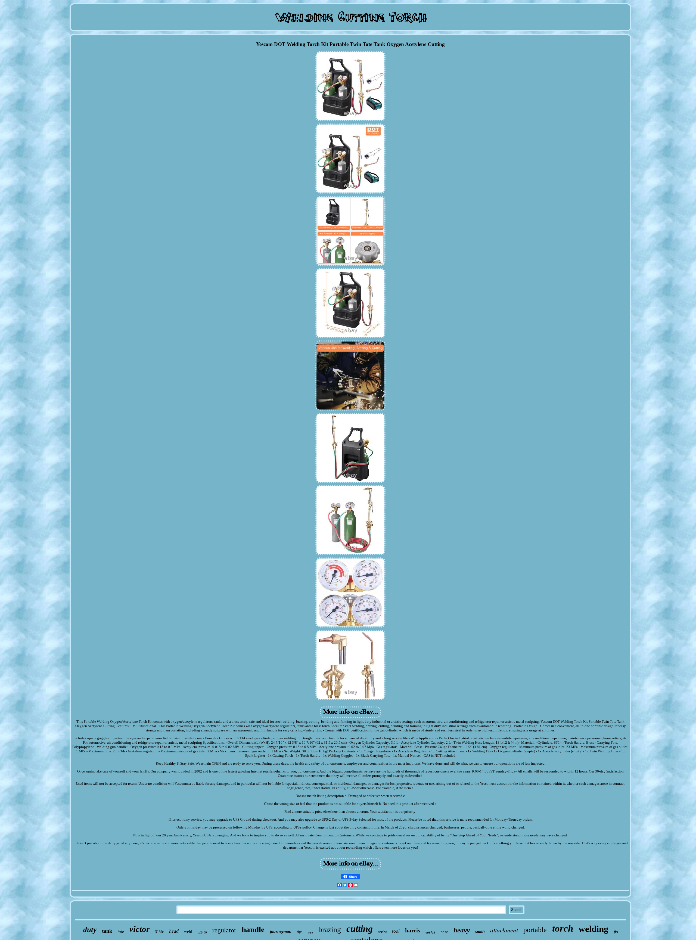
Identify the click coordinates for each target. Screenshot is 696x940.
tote (121, 931)
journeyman (280, 931)
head (174, 931)
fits (616, 932)
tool (396, 931)
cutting (359, 929)
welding (593, 929)
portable (535, 930)
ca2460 (202, 932)
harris (412, 930)
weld (188, 931)
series (382, 932)
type (310, 932)
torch (562, 928)
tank (107, 931)
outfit (430, 932)
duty (90, 930)
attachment (504, 930)
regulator (224, 930)
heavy (461, 930)
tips (299, 932)
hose (444, 932)
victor (139, 929)
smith (480, 931)
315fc (159, 932)
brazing (329, 929)
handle (253, 929)
